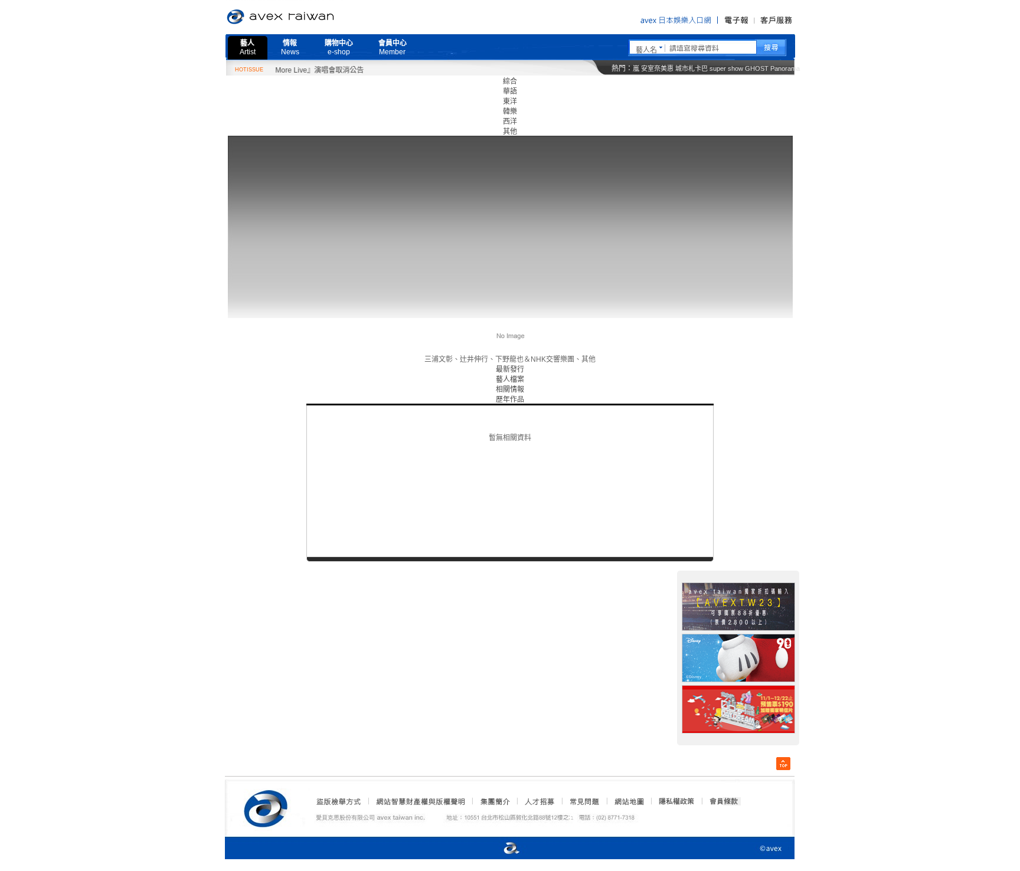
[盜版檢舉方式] (339, 801)
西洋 (510, 121)
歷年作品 (510, 399)
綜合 (510, 81)
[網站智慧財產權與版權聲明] (420, 801)
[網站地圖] (628, 801)
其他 (510, 131)
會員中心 (392, 47)
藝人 (248, 47)
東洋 (510, 101)
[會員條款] (724, 801)
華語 (510, 91)
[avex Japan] (499, 849)
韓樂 (510, 111)
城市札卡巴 (691, 68)
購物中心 (339, 47)
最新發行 (510, 369)
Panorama (785, 68)
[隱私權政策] (673, 801)
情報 (290, 47)
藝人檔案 (510, 379)
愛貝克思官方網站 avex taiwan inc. (313, 17)
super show (726, 68)
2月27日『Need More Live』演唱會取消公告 (279, 70)
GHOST (757, 68)
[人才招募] (539, 801)
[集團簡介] (494, 801)
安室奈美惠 (657, 68)
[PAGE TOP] (783, 763)
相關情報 (510, 389)
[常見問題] (584, 801)
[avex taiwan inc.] (268, 806)
